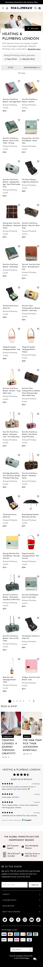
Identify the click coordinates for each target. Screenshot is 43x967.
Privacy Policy (29, 956)
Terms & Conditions (16, 956)
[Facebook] (18, 920)
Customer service (9, 900)
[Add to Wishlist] (19, 81)
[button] (7, 8)
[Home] (21, 8)
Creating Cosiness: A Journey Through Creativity (9, 746)
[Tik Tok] (38, 920)
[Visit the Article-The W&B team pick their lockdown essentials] (32, 724)
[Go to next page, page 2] (33, 701)
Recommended (30, 68)
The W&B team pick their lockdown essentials (32, 745)
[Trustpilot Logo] (26, 820)
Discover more (8, 906)
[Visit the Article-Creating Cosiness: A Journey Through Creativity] (11, 724)
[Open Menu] (2, 8)
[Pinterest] (11, 920)
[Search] (35, 8)
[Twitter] (5, 920)
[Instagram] (25, 920)
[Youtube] (31, 920)
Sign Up (35, 885)
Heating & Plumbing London (10, 106)
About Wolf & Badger (11, 912)
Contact (6, 894)
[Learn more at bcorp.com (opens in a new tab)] (4, 854)
